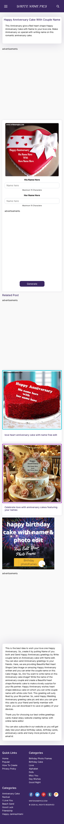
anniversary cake (11, 793)
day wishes (35, 779)
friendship (7, 810)
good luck (7, 807)
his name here (32, 179)
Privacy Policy (9, 768)
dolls (31, 772)
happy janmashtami (12, 814)
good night (35, 782)
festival (6, 797)
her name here (32, 195)
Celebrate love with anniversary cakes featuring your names (31, 508)
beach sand (8, 804)
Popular (6, 762)
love (31, 765)
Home (5, 758)
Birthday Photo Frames (40, 758)
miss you (33, 775)
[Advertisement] (32, 84)
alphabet (33, 768)
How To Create (9, 765)
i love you (7, 800)
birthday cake (36, 762)
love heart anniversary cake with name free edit (31, 435)
